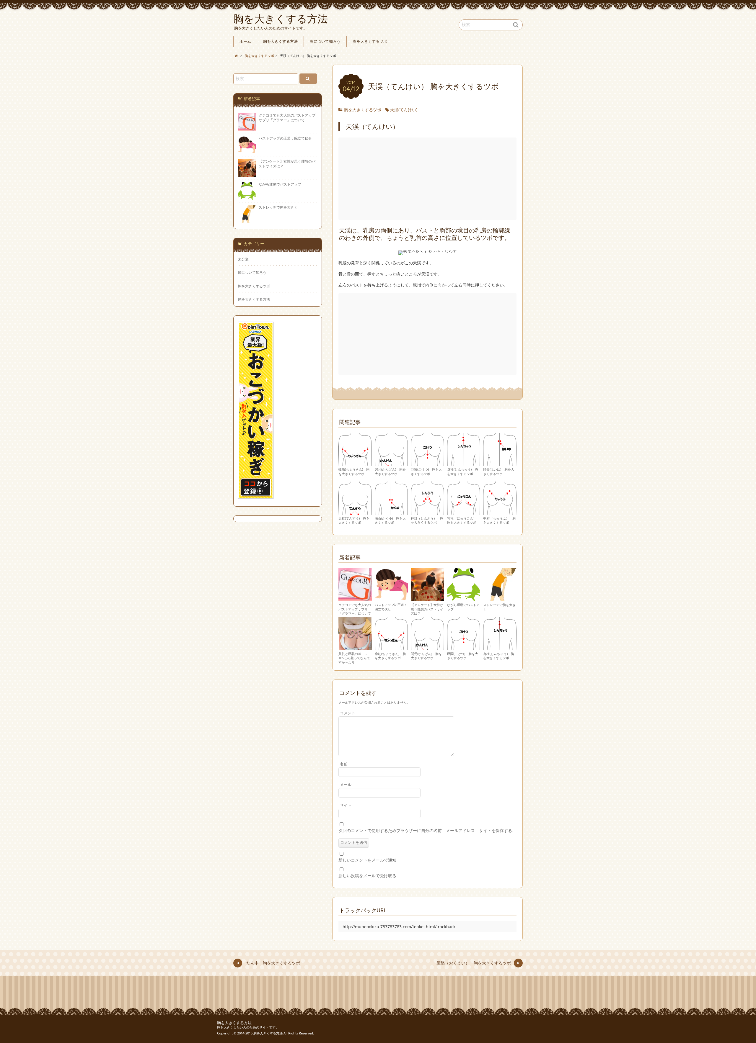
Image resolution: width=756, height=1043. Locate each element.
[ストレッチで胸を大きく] (500, 598)
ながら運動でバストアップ (463, 606)
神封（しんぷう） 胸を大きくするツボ (427, 520)
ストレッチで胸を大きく (499, 606)
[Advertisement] (428, 178)
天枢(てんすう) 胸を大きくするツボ (353, 520)
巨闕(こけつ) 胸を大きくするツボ (426, 471)
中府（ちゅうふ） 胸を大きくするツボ (499, 520)
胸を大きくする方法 (280, 41)
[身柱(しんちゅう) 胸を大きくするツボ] (463, 463)
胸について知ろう (325, 41)
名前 (344, 764)
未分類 (243, 259)
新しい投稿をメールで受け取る (367, 875)
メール (345, 784)
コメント (347, 712)
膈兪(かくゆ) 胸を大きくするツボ (390, 520)
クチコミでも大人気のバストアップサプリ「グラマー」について (354, 608)
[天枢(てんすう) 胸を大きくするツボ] (355, 512)
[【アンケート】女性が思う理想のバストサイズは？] (427, 598)
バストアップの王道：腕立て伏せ (391, 606)
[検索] (308, 78)
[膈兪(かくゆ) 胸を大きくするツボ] (391, 512)
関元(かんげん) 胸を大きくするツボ (390, 471)
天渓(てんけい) (403, 109)
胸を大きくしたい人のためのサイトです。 (248, 1027)
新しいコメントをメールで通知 (367, 860)
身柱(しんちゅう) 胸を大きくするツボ (462, 471)
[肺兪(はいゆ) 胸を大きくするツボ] (500, 463)
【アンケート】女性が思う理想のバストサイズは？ (427, 608)
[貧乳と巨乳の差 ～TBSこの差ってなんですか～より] (355, 647)
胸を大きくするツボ (370, 41)
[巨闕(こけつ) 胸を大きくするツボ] (427, 463)
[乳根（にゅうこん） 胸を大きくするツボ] (463, 512)
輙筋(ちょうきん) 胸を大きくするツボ (353, 471)
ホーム (245, 41)
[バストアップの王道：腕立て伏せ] (391, 598)
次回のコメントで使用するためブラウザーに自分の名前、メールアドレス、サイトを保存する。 (427, 830)
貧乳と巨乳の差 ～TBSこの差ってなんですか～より (354, 657)
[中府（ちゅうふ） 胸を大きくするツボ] (500, 512)
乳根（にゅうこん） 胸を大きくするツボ (463, 520)
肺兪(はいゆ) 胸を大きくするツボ (498, 471)
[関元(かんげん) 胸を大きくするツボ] (391, 463)
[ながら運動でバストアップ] (463, 598)
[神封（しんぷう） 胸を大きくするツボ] (427, 512)
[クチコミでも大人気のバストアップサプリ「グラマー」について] (355, 598)
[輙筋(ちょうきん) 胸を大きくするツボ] (355, 463)
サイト (345, 805)
